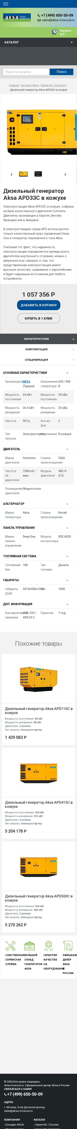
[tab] (38, 339)
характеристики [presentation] (36, 338)
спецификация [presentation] (36, 359)
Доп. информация (17, 604)
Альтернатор (13, 503)
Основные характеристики (25, 372)
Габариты (11, 580)
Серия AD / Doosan (47, 1124)
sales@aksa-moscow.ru (58, 20)
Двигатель (11, 449)
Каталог (12, 42)
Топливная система (19, 556)
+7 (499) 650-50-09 (57, 15)
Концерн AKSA (15, 1124)
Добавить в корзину (39, 305)
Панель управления (19, 527)
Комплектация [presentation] (36, 349)
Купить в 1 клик (38, 318)
